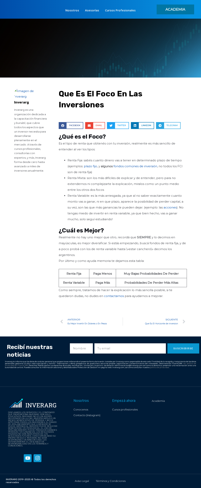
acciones (170, 207)
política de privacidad (159, 367)
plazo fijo (90, 166)
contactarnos (114, 296)
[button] (175, 9)
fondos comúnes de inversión (135, 166)
